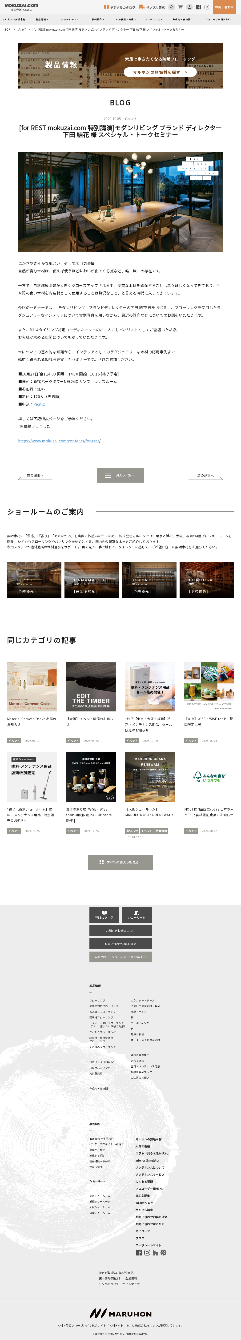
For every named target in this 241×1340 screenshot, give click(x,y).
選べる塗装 (137, 1060)
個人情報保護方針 (110, 1278)
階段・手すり (139, 1011)
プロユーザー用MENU (150, 1189)
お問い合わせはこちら (120, 930)
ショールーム (69, 19)
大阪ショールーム (100, 1207)
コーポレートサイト (149, 1245)
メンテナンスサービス (150, 1174)
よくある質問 (144, 1181)
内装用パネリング (100, 1068)
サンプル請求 (155, 7)
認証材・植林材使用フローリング (101, 1039)
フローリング (97, 1000)
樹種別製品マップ (141, 1072)
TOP (8, 29)
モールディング (140, 1023)
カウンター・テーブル (144, 1000)
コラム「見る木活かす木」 (153, 1153)
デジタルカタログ (122, 7)
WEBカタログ (104, 917)
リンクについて (109, 1284)
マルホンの (14, 19)
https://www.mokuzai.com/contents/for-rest (58, 441)
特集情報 (161, 831)
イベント (130, 118)
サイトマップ (131, 1284)
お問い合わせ (224, 7)
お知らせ (132, 831)
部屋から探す (97, 1150)
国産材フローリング (101, 1017)
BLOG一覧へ (125, 475)
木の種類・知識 (125, 19)
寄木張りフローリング (102, 1011)
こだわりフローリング (102, 1032)
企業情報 (131, 1278)
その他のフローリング (102, 1047)
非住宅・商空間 (182, 19)
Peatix (39, 404)
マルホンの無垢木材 (149, 1139)
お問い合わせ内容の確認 (120, 944)
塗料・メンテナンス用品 (145, 1066)
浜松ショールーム (100, 1201)
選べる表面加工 (140, 1055)
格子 (133, 1028)
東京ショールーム (100, 1196)
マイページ (143, 1231)
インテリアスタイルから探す (106, 1144)
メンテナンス (153, 19)
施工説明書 (143, 1196)
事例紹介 (97, 19)
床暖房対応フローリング (104, 1006)
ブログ (21, 29)
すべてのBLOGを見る (123, 862)
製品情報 (41, 19)
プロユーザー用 (218, 19)
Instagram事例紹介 (101, 1138)
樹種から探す (97, 1155)
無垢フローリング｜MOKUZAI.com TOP (121, 957)
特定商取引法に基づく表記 (116, 1273)
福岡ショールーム (100, 1213)
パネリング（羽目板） (102, 1062)
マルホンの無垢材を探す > (160, 72)
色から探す (96, 1167)
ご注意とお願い (140, 1077)
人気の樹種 (143, 1146)
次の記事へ (205, 475)
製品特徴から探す (100, 1161)
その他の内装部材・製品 (145, 1006)
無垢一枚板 (137, 1034)
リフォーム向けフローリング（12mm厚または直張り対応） (108, 1024)
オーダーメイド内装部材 (145, 1040)
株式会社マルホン (146, 1325)
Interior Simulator (147, 1160)
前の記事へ (35, 475)
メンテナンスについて (150, 1167)
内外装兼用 (96, 1073)
